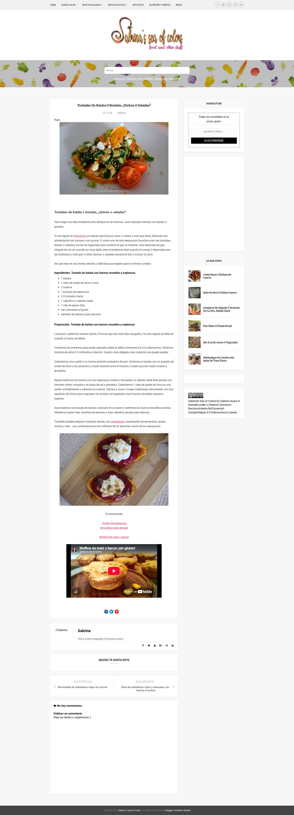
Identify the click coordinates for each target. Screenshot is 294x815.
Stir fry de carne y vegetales (220, 342)
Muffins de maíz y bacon (114, 537)
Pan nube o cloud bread (217, 325)
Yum (57, 120)
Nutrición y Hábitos (159, 5)
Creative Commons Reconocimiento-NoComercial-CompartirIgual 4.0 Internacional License (212, 408)
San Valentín (145, 78)
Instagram (80, 236)
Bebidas (132, 78)
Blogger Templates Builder (178, 810)
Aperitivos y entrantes (167, 78)
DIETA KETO (138, 5)
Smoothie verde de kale (114, 528)
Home (53, 5)
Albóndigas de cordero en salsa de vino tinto (218, 359)
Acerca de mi (68, 5)
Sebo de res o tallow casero (220, 292)
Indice (179, 5)
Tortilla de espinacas (114, 523)
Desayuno (120, 78)
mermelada (118, 421)
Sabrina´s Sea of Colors (129, 810)
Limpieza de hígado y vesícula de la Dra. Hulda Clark (221, 309)
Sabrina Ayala (228, 401)
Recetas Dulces (116, 5)
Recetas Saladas (92, 5)
